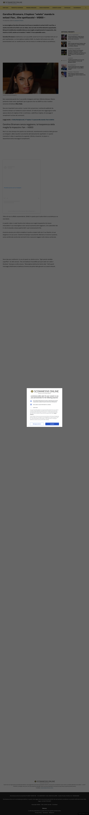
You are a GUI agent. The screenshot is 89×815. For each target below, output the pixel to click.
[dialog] (44, 407)
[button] (44, 408)
